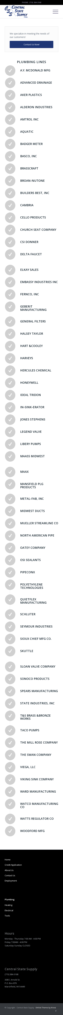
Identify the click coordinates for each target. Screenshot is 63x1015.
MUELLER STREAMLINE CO (39, 523)
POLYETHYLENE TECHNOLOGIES (31, 586)
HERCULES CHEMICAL (35, 370)
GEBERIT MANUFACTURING (33, 308)
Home (7, 859)
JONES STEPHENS (32, 419)
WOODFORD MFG (32, 831)
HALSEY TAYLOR (31, 334)
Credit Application (13, 864)
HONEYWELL (29, 383)
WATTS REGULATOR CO (37, 819)
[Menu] (53, 11)
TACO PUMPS (29, 730)
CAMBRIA (26, 205)
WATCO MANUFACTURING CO (39, 805)
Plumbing (10, 899)
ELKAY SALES (29, 270)
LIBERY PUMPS (30, 444)
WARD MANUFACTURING (38, 791)
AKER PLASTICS (31, 95)
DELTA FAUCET (31, 254)
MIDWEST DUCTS (32, 511)
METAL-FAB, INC (32, 499)
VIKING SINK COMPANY (37, 779)
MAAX (24, 472)
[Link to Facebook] (55, 1010)
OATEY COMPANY (32, 548)
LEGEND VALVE (31, 432)
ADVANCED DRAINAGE (36, 82)
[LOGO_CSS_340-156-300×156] (26, 11)
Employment (11, 880)
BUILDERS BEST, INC (34, 193)
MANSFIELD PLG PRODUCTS (31, 485)
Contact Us (10, 875)
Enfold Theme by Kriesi (46, 1007)
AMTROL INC (29, 119)
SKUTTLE (26, 651)
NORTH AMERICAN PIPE (37, 535)
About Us (9, 870)
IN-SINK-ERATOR (32, 407)
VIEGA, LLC (28, 767)
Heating (8, 905)
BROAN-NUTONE (32, 181)
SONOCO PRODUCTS (34, 679)
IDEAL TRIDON (30, 395)
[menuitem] (53, 11)
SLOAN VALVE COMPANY (37, 666)
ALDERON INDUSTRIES (36, 107)
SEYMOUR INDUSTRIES (36, 626)
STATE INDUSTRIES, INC (37, 703)
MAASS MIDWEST (32, 456)
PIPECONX (27, 572)
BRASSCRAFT (29, 168)
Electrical (9, 910)
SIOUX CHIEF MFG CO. (35, 639)
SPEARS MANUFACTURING (39, 691)
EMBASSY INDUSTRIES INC (39, 282)
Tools (7, 915)
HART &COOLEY (31, 346)
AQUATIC (26, 132)
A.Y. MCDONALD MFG (35, 70)
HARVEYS (26, 358)
